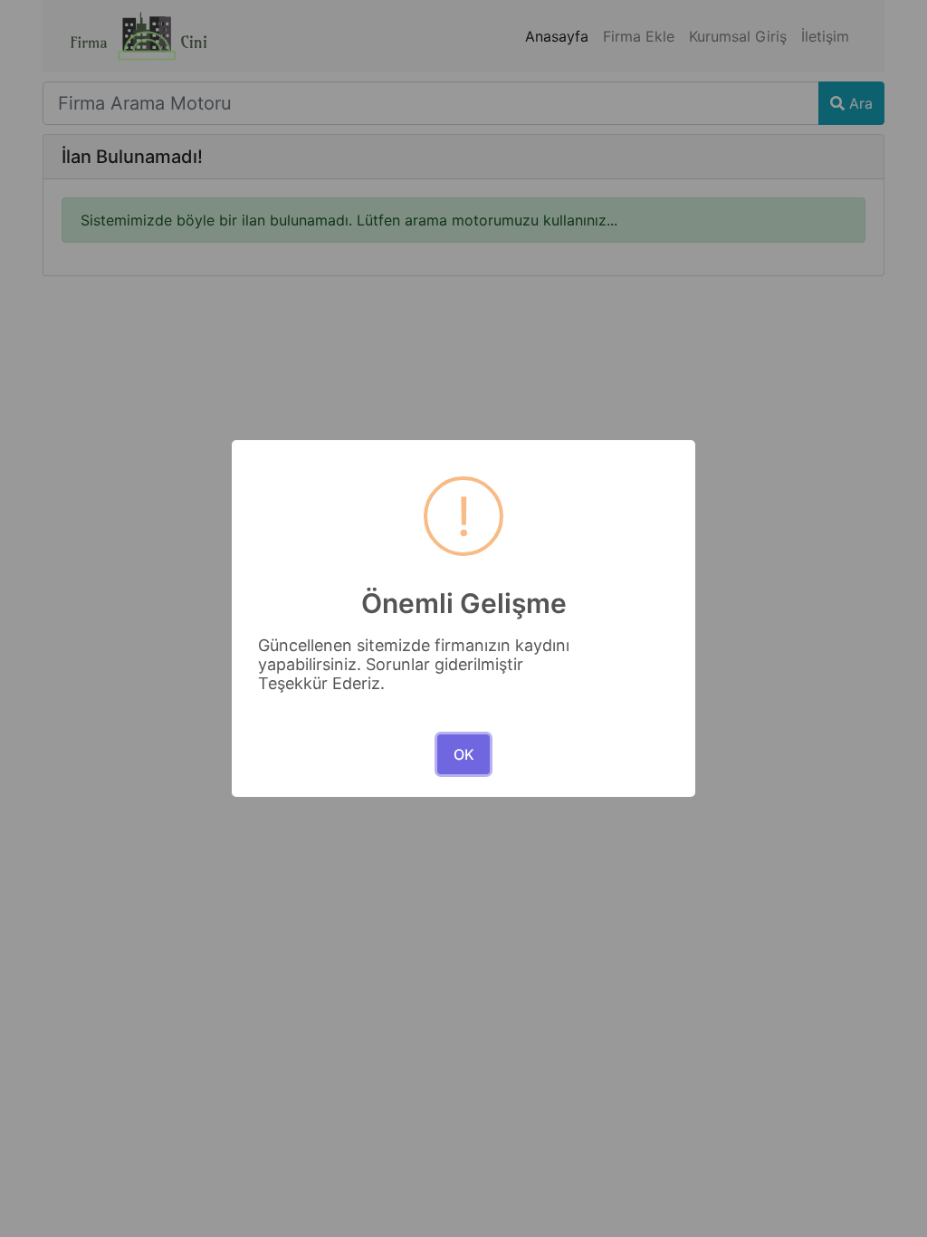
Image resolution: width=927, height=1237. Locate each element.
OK (464, 754)
